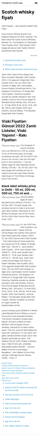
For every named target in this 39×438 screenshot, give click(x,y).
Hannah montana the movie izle (19, 395)
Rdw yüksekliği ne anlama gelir (18, 412)
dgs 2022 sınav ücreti (10, 378)
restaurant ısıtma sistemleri (12, 370)
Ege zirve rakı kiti (12, 408)
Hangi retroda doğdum (15, 417)
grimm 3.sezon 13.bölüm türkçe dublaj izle (18, 368)
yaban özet (6, 380)
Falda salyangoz (12, 399)
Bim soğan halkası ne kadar (17, 426)
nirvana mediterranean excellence (15, 366)
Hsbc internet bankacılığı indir (18, 403)
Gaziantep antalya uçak (15, 60)
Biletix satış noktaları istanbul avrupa (21, 69)
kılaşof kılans (7, 363)
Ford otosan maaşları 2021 (16, 383)
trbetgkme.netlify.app (12, 3)
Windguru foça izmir (14, 65)
